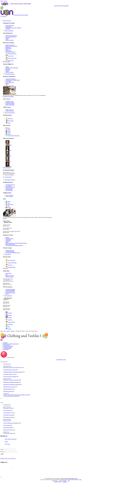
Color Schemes (7, 410)
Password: (3, 451)
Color (65, 359)
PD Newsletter (10, 120)
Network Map (8, 273)
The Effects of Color (8, 417)
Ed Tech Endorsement (10, 103)
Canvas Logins (11, 85)
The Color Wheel (7, 427)
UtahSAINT (8, 240)
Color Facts (6, 420)
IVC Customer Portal (7, 177)
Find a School (10, 60)
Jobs (6, 274)
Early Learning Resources (11, 36)
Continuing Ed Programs (11, 78)
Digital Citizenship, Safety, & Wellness (13, 27)
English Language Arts (10, 45)
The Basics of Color (8, 415)
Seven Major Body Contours (10, 369)
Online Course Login (10, 104)
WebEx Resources (9, 188)
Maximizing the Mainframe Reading (11, 382)
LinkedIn (10, 317)
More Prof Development (10, 112)
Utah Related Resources (10, 51)
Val (10, 161)
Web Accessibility (63, 480)
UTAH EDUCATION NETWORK (61, 5)
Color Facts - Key (7, 408)
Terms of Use (55, 480)
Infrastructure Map (11, 267)
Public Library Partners (10, 244)
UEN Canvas (7, 444)
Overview (6, 364)
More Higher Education (9, 74)
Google (8, 132)
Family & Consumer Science (11, 46)
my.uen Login (10, 55)
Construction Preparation (8, 346)
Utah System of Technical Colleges (13, 80)
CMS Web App (10, 204)
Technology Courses (10, 102)
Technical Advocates (10, 250)
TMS (8, 206)
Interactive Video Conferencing (12, 67)
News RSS (10, 319)
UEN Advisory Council (10, 292)
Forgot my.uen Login (12, 58)
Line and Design (59, 359)
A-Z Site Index (4, 16)
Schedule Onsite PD (10, 101)
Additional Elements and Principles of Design (13, 372)
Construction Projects (7, 347)
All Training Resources (10, 184)
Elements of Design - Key (9, 374)
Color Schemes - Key (8, 412)
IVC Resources (9, 185)
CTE (5, 331)
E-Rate (7, 39)
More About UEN (8, 295)
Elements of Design (8, 391)
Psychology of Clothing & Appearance (11, 343)
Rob (10, 155)
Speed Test (10, 265)
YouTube (9, 207)
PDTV (9, 123)
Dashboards (10, 324)
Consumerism (6, 349)
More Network (8, 254)
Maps (9, 326)
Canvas (7, 66)
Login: (2, 449)
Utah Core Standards (10, 25)
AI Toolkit (8, 28)
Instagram (10, 315)
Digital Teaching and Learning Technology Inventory (16, 243)
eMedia (9, 131)
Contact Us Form (11, 322)
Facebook (10, 313)
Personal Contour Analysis (9, 386)
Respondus (8, 70)
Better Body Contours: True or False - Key (12, 367)
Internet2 (7, 83)
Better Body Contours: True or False (11, 379)
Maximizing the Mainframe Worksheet (12, 384)
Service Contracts (9, 196)
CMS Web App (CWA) (10, 187)
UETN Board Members (10, 290)
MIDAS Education (9, 109)
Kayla (10, 166)
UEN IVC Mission (9, 195)
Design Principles (6, 344)
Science (7, 49)
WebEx (8, 201)
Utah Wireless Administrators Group (13, 252)
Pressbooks (8, 68)
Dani (10, 150)
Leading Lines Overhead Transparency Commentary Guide (16, 394)
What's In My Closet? (8, 429)
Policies (7, 293)
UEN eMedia (8, 26)
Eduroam (7, 37)
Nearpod (9, 134)
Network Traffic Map (12, 262)
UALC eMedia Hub (10, 82)
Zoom (8, 202)
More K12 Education (9, 30)
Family (8, 331)
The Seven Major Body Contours (10, 396)
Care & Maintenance (7, 348)
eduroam (7, 237)
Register (2, 458)
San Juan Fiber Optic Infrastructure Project (14, 245)
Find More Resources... (12, 53)
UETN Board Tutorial (10, 291)
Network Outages (11, 260)
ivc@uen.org (11, 174)
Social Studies (8, 50)
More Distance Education (10, 179)
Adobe (8, 128)
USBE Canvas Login (10, 110)
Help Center (13, 458)
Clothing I (12, 331)
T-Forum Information (10, 251)
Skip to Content (4, 1)
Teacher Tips (10, 118)
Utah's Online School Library (11, 35)
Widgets (9, 328)
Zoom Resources (9, 189)
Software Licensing (9, 40)
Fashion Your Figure (8, 389)
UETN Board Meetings (10, 289)
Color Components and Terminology (11, 423)
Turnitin (7, 71)
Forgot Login (7, 458)
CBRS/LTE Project (9, 238)
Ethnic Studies (8, 48)
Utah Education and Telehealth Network (69, 478)
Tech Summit (8, 239)
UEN (2, 331)
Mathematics (8, 47)
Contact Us (65, 481)
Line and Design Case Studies (10, 376)
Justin (10, 145)
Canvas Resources (9, 190)
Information (5, 342)
